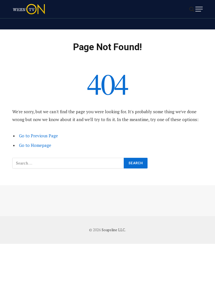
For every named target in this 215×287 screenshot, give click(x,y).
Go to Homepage (35, 145)
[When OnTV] (28, 9)
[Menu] (199, 9)
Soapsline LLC (113, 229)
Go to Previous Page (38, 135)
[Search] (191, 9)
